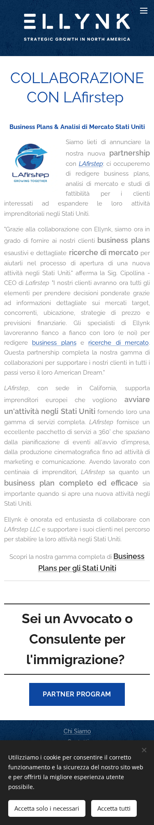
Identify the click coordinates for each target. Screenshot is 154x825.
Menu (144, 10)
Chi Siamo (77, 731)
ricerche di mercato (118, 342)
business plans (54, 342)
